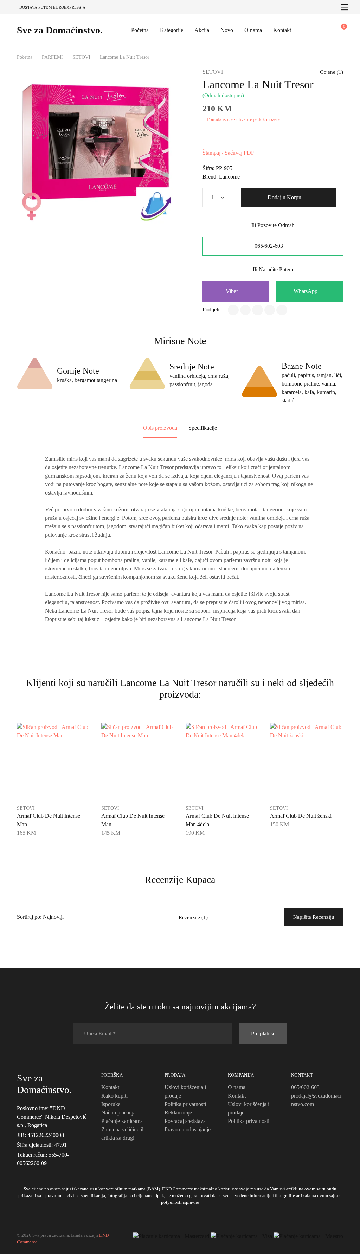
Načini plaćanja (118, 1113)
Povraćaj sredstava (185, 1121)
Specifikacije (202, 428)
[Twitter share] (245, 310)
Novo (226, 30)
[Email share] (281, 310)
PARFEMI (52, 57)
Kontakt (282, 30)
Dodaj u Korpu (285, 197)
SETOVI (81, 57)
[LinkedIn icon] (36, 1173)
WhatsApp (306, 291)
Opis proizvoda (160, 428)
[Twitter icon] (44, 1173)
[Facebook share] (233, 310)
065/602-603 (269, 246)
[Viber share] (269, 310)
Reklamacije (178, 1113)
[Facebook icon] (19, 1173)
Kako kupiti (114, 1096)
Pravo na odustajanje (188, 1129)
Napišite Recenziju (313, 917)
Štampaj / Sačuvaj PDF (228, 153)
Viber (232, 291)
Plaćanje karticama (122, 1121)
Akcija (201, 30)
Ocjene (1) (331, 72)
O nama (253, 30)
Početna (140, 30)
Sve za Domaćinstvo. (60, 30)
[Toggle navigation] (344, 7)
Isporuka (111, 1104)
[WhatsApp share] (257, 310)
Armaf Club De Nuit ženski (301, 816)
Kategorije (171, 30)
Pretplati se (263, 1033)
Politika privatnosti (185, 1104)
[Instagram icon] (27, 1173)
